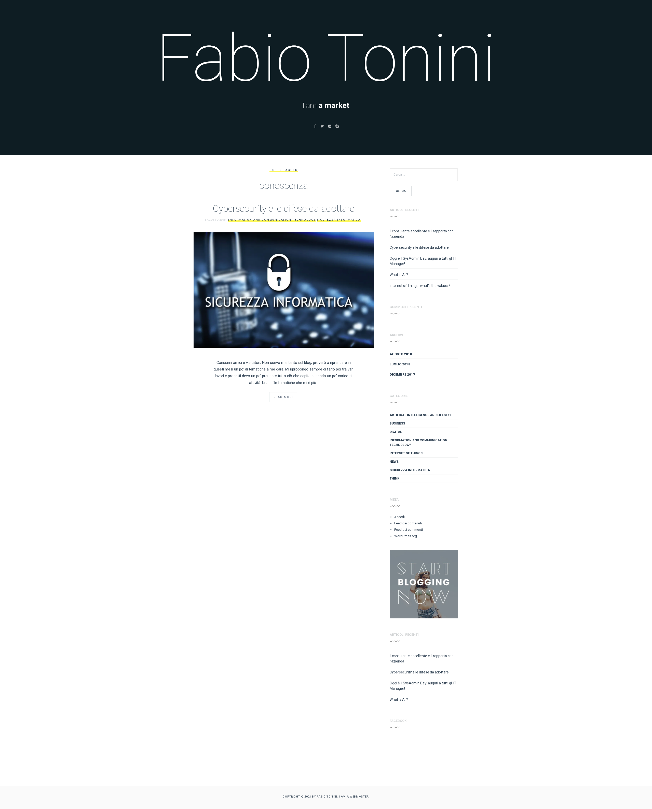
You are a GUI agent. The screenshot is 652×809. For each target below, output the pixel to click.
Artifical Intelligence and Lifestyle (421, 415)
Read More (284, 397)
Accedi (399, 517)
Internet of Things (406, 453)
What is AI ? (399, 275)
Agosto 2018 (401, 354)
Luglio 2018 (400, 364)
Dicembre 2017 (402, 374)
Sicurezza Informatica (339, 219)
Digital (396, 432)
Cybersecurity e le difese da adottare (283, 208)
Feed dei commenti (408, 530)
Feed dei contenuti (408, 523)
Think (394, 478)
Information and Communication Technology (272, 219)
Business (397, 423)
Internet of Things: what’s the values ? (420, 286)
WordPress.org (405, 536)
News (394, 461)
